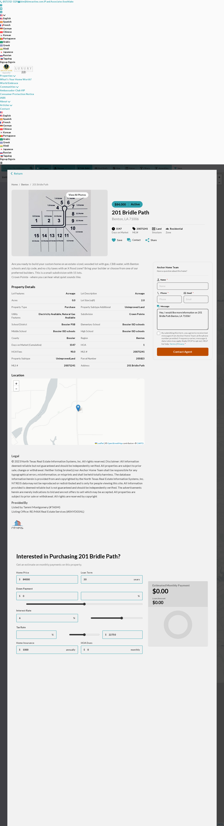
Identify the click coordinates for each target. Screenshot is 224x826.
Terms (173, 344)
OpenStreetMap (114, 443)
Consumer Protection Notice (17, 94)
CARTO (140, 443)
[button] (78, 408)
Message (165, 306)
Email (190, 293)
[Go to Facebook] (1, 4)
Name (164, 279)
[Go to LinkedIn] (1, 11)
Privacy (180, 344)
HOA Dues (86, 642)
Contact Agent (182, 351)
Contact (5, 108)
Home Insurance (25, 642)
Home (15, 184)
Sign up (4, 62)
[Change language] (2, 15)
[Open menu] (1, 162)
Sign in (11, 62)
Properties (6, 75)
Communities (8, 86)
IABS (2, 97)
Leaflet (100, 443)
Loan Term (86, 572)
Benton (25, 184)
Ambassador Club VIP (12, 90)
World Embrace (9, 82)
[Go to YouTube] (1, 8)
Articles (4, 105)
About (3, 101)
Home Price (22, 572)
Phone (164, 293)
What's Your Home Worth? (15, 79)
